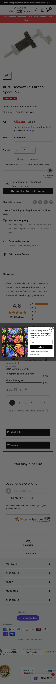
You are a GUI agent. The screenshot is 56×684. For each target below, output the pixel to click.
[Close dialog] (52, 329)
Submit (41, 347)
